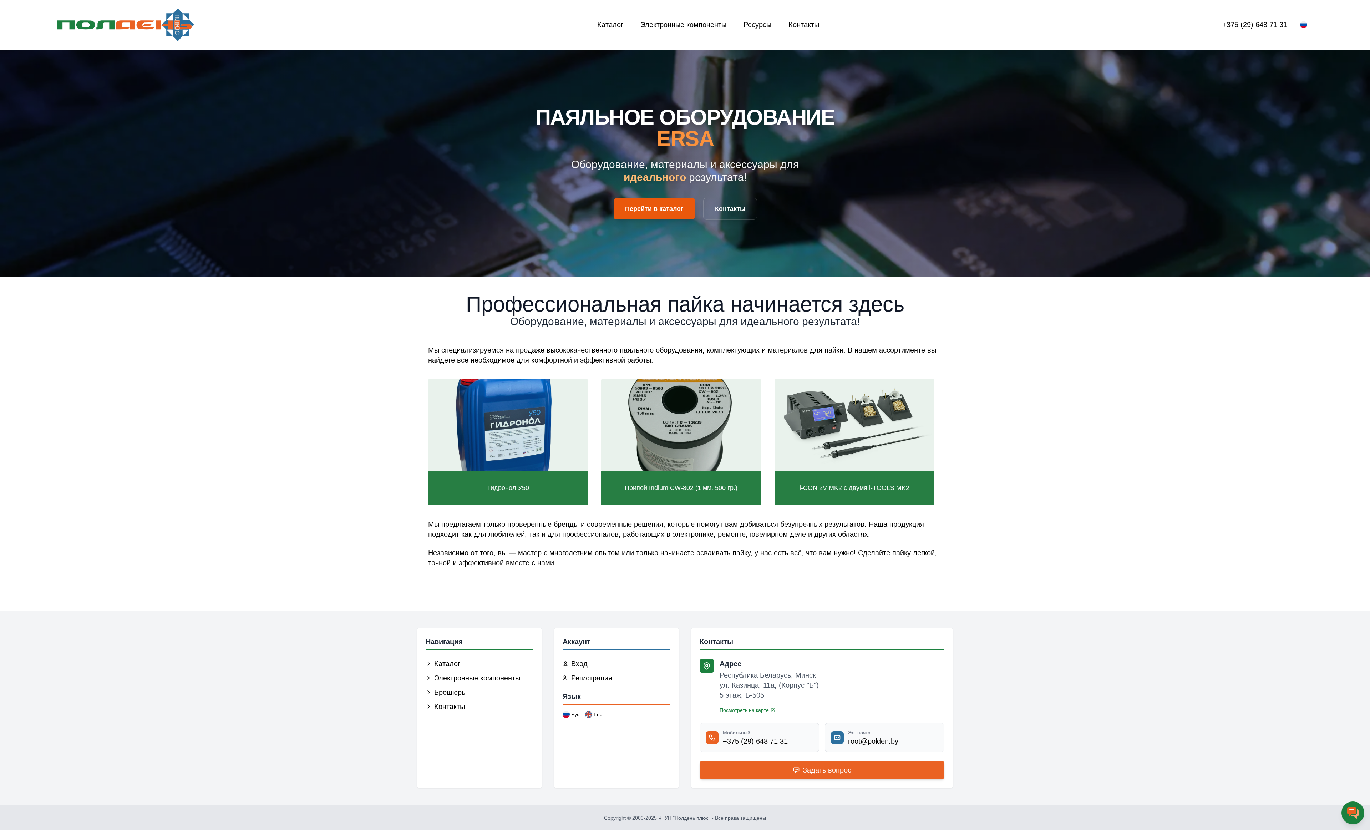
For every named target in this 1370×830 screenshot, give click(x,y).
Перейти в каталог (654, 208)
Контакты (803, 25)
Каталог (610, 25)
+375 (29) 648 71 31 (1254, 25)
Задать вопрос (827, 770)
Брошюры (450, 692)
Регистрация (591, 678)
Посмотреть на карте (744, 710)
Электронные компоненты (683, 25)
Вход (579, 664)
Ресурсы (757, 25)
